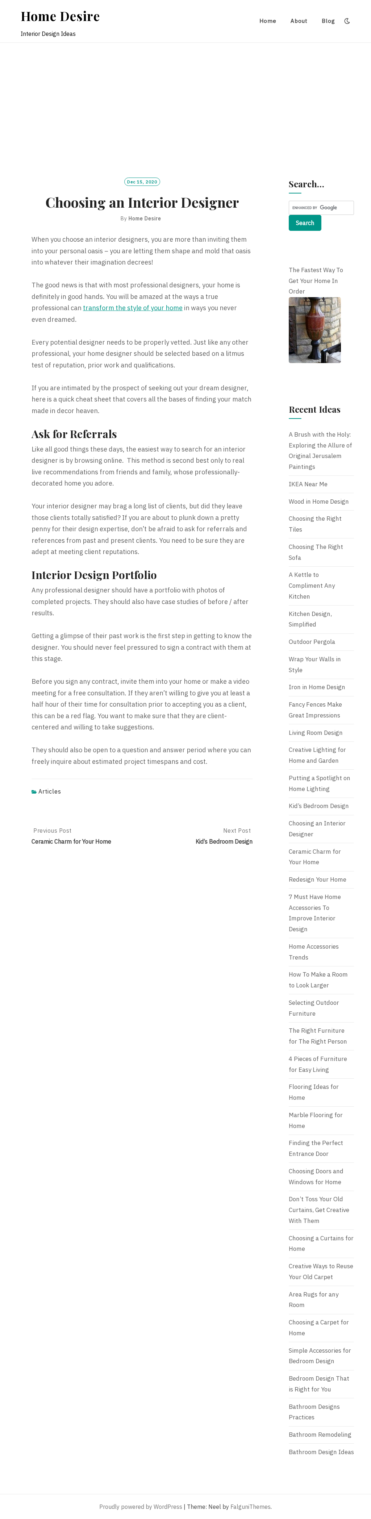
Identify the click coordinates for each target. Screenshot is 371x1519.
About (299, 20)
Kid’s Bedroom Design (319, 806)
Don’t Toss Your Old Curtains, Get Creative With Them (319, 1210)
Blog (328, 20)
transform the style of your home (133, 308)
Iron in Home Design (317, 687)
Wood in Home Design (319, 501)
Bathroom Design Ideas (321, 1452)
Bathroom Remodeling (320, 1435)
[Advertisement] (185, 97)
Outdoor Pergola (312, 642)
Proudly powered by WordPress (140, 1506)
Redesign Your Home (317, 879)
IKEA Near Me (308, 484)
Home (267, 20)
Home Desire (60, 15)
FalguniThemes (250, 1506)
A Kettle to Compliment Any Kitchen (312, 585)
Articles (49, 791)
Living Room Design (316, 733)
